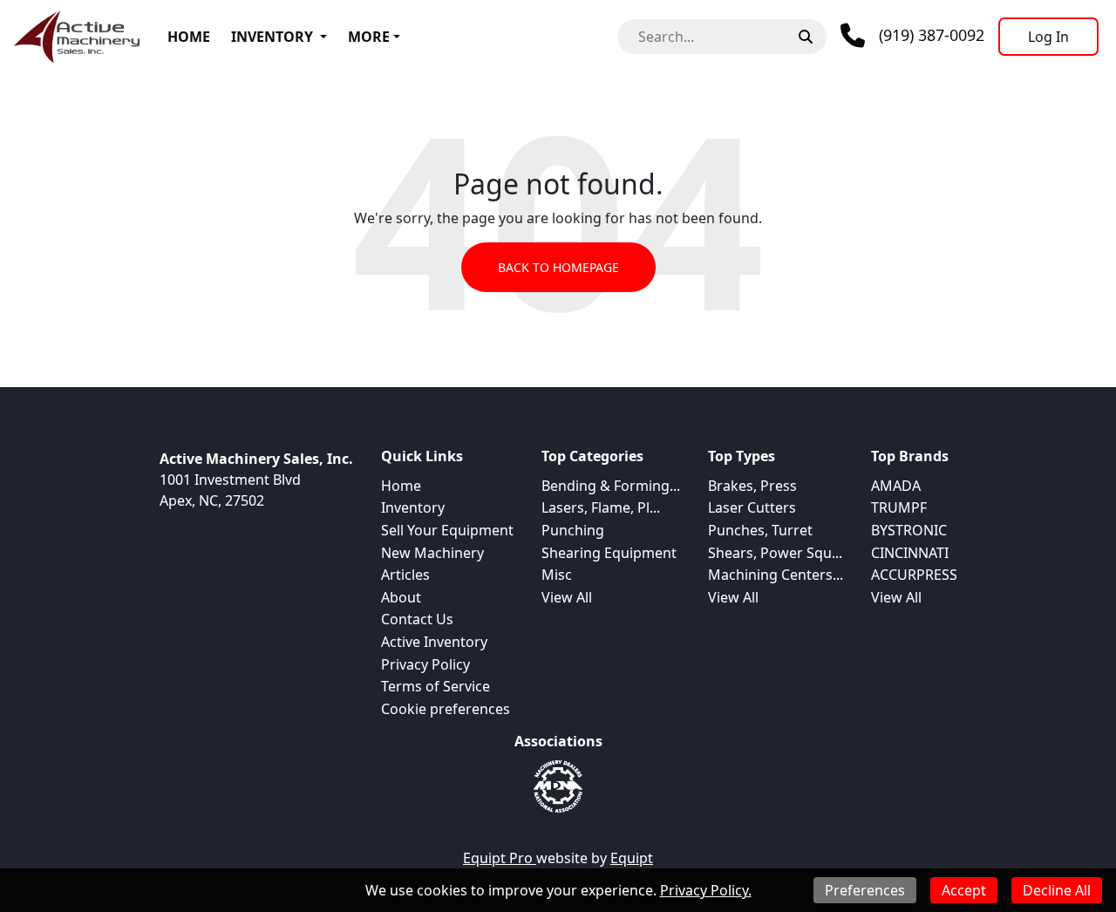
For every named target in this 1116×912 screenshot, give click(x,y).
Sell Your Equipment (447, 530)
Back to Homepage (558, 267)
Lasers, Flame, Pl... (600, 507)
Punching (572, 530)
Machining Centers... (775, 574)
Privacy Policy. (706, 890)
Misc (556, 574)
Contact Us (417, 619)
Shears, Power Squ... (775, 552)
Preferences (865, 890)
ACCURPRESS (914, 574)
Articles (405, 574)
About (401, 597)
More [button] (369, 36)
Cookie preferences (445, 708)
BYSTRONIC (909, 530)
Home (188, 36)
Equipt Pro (499, 858)
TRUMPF (899, 507)
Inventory (272, 36)
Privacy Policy (425, 664)
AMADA (896, 485)
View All (566, 597)
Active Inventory (434, 641)
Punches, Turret (760, 530)
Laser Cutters (752, 507)
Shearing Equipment (609, 552)
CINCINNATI (910, 552)
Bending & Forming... (610, 485)
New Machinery (432, 552)
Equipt (631, 858)
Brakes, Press (752, 485)
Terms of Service (435, 686)
